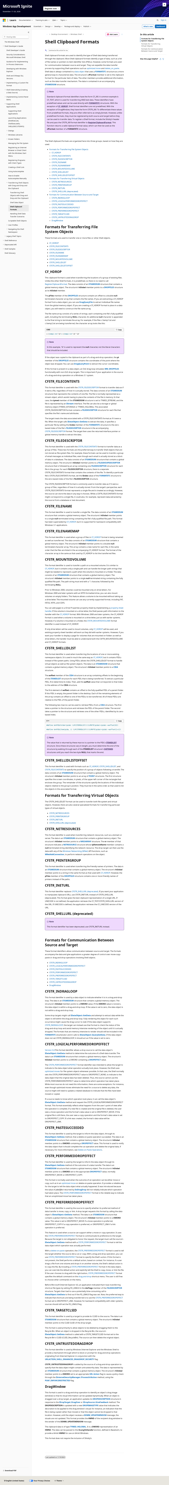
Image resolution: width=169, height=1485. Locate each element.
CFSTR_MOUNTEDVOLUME (63, 169)
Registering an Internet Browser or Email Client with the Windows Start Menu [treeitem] (17, 151)
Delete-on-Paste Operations (90, 1150)
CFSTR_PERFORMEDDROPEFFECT (66, 207)
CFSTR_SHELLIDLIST (60, 172)
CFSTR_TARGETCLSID (60, 214)
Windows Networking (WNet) (75, 851)
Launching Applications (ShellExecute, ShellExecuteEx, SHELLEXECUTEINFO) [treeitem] (17, 122)
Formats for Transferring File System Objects (68, 149)
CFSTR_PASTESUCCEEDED (63, 204)
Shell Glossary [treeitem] (10, 253)
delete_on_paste (112, 68)
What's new (148, 26)
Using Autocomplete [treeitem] (16, 171)
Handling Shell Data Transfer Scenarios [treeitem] (18, 215)
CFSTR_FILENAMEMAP (61, 165)
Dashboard (160, 26)
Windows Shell (76, 34)
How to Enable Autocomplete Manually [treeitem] (17, 177)
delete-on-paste (58, 1250)
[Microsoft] (4, 20)
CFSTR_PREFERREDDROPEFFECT (65, 211)
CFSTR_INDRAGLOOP (61, 198)
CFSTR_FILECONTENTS (61, 156)
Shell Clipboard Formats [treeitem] (16, 208)
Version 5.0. (50, 1050)
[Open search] (157, 20)
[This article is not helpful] (163, 59)
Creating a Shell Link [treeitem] (16, 167)
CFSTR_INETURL (58, 188)
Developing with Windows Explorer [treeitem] (16, 70)
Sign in (163, 20)
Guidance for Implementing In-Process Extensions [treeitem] (17, 63)
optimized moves (52, 1071)
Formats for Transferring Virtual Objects (66, 178)
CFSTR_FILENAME (59, 162)
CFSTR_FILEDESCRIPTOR (62, 159)
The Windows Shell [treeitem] (12, 42)
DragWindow (57, 220)
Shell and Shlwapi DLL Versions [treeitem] (14, 77)
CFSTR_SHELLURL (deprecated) (65, 191)
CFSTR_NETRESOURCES (62, 181)
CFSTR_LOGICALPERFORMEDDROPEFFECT (70, 201)
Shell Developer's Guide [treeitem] (15, 50)
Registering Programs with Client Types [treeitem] (16, 161)
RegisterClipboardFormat (99, 122)
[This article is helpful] (160, 59)
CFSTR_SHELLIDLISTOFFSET (63, 175)
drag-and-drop (84, 1276)
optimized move (94, 68)
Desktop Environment (59, 34)
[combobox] (16, 37)
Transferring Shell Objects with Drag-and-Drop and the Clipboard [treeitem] (19, 195)
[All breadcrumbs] (47, 34)
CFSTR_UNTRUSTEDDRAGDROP (65, 217)
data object (80, 71)
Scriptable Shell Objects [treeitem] (17, 221)
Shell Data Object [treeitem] (16, 202)
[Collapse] (29, 32)
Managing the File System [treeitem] (18, 143)
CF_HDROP (63, 106)
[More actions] (122, 34)
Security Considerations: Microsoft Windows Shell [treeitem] (15, 56)
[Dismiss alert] (164, 4)
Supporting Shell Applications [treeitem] (14, 112)
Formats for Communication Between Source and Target (74, 194)
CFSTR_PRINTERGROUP (62, 185)
